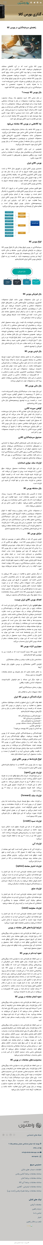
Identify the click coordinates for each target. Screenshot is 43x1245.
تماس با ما (37, 1213)
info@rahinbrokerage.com (31, 1152)
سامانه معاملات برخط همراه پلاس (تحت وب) (24, 1190)
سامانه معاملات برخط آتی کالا (30, 1182)
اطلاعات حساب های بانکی (31, 1169)
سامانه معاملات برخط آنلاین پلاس (28, 1173)
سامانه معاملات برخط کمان (31, 1178)
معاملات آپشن (35, 1204)
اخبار (39, 1217)
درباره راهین (36, 1208)
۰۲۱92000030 (36, 1148)
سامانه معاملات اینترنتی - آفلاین (29, 1186)
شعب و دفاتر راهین (34, 1221)
